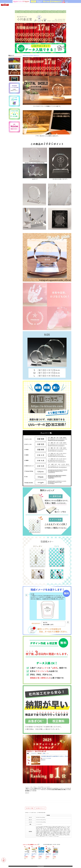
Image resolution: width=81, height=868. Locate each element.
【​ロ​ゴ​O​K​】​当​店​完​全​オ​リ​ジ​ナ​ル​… (55, 854)
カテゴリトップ (25, 55)
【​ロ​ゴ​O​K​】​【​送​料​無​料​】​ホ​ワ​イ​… (41, 854)
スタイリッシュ (36, 55)
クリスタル (31, 55)
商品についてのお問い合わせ (31, 812)
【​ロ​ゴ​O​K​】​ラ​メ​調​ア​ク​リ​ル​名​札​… (27, 854)
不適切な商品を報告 (41, 812)
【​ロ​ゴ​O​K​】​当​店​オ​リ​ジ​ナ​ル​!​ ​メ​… (48, 854)
